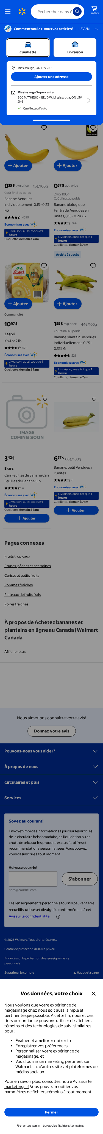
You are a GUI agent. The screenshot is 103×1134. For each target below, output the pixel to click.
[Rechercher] (77, 11)
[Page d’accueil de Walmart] (22, 11)
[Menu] (8, 11)
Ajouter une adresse (51, 76)
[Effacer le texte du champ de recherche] (70, 11)
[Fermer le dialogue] (94, 993)
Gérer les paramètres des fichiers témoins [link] (50, 1125)
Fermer (51, 1112)
